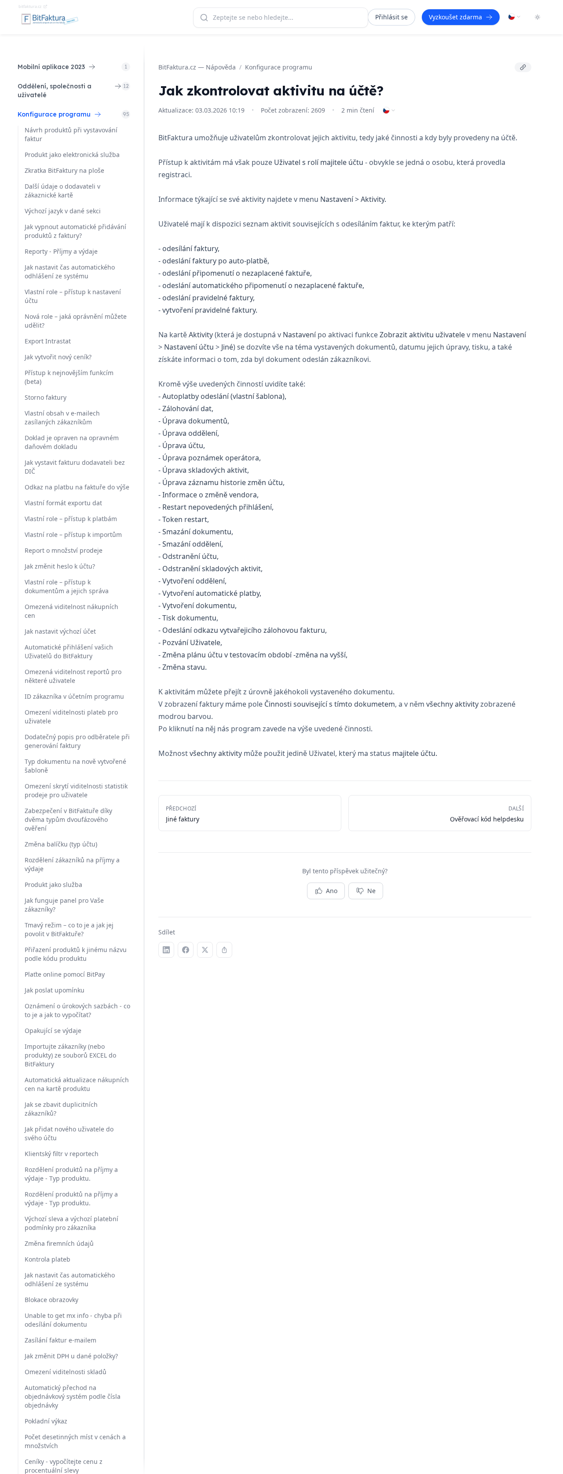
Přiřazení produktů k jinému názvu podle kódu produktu (76, 954)
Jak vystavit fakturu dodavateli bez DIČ (75, 466)
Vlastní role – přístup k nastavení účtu (73, 296)
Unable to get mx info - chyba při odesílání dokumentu (73, 1319)
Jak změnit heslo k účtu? (60, 566)
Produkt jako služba (53, 884)
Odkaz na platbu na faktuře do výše (77, 487)
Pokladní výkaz (46, 1421)
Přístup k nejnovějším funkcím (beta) (69, 377)
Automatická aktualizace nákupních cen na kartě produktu (77, 1084)
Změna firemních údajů (59, 1243)
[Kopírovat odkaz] (523, 67)
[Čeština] (515, 17)
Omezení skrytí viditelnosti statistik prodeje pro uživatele (76, 790)
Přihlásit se (391, 17)
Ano (331, 891)
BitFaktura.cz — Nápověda (197, 67)
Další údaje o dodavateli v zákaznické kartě (62, 190)
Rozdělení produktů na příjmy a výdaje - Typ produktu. (71, 1173)
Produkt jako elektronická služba (72, 154)
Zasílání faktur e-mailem (60, 1340)
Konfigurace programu (278, 67)
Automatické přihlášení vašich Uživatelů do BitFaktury (69, 651)
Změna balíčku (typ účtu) (61, 844)
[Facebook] (186, 950)
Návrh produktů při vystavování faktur (71, 134)
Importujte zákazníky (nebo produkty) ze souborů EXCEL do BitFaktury (70, 1055)
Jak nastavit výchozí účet (60, 631)
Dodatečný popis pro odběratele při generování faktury (77, 741)
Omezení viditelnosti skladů (65, 1372)
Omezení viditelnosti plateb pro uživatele (71, 716)
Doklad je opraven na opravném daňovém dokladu (72, 442)
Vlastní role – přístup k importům (73, 534)
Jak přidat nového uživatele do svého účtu (69, 1133)
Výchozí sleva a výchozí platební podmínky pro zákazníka (71, 1223)
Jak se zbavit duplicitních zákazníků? (61, 1108)
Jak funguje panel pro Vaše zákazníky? (64, 904)
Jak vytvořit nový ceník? (58, 357)
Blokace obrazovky (51, 1299)
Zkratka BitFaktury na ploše (64, 170)
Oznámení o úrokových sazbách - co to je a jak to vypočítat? (77, 1010)
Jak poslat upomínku (54, 990)
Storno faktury (45, 397)
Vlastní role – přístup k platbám (71, 518)
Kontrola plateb (47, 1259)
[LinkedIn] (166, 950)
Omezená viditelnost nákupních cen (71, 611)
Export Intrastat (48, 341)
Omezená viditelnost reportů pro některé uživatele (73, 676)
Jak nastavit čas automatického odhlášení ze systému (70, 271)
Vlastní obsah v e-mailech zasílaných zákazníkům (62, 417)
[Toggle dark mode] (537, 17)
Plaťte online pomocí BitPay (65, 974)
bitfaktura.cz (29, 6)
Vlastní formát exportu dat (63, 503)
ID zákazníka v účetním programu (74, 696)
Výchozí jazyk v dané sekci (63, 211)
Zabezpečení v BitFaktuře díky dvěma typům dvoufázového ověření (68, 819)
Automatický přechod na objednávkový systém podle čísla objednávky (73, 1396)
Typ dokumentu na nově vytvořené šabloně (75, 765)
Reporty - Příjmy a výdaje (61, 251)
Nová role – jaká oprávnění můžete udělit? (76, 320)
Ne (371, 891)
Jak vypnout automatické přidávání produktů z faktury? (75, 231)
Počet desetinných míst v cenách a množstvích (75, 1441)
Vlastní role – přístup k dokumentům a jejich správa (67, 586)
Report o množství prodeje (63, 550)
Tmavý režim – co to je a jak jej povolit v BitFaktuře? (69, 929)
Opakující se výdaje (53, 1030)
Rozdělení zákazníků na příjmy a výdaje (72, 864)
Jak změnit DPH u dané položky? (71, 1356)
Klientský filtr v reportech (62, 1153)
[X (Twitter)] (205, 950)
